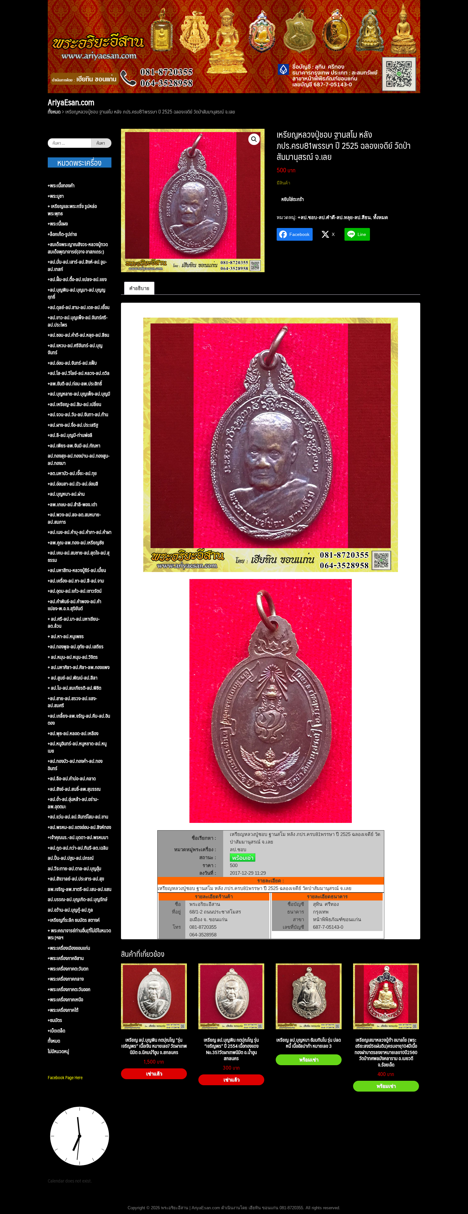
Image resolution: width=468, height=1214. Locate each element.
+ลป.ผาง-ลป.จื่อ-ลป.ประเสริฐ (73, 425)
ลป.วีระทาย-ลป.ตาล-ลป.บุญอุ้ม (74, 868)
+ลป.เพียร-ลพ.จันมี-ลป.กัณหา (74, 445)
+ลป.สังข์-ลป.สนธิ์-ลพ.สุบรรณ (74, 789)
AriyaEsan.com (71, 102)
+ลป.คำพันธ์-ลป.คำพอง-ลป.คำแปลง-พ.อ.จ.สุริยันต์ (74, 605)
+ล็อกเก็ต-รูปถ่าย (62, 234)
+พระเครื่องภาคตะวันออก (69, 989)
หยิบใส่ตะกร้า (292, 199)
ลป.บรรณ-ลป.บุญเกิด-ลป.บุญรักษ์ (77, 899)
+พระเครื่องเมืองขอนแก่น (69, 948)
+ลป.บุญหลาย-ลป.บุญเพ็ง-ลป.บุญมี (79, 393)
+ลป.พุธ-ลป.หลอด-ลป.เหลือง (73, 733)
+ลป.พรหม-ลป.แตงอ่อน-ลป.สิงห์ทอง (79, 827)
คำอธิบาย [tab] (139, 288)
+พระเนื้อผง (58, 223)
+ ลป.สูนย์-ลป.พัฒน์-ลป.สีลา (72, 677)
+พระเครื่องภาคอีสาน (66, 958)
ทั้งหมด (54, 111)
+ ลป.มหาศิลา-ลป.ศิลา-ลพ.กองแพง (79, 667)
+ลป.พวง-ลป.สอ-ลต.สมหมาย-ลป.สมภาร (74, 518)
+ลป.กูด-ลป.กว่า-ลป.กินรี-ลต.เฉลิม (78, 848)
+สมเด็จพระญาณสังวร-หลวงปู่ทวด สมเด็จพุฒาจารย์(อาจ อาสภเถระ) (78, 248)
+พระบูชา (56, 196)
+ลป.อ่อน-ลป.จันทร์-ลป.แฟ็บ (72, 363)
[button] (254, 139)
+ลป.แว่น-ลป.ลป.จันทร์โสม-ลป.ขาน (78, 816)
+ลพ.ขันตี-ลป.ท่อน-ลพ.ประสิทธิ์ (75, 383)
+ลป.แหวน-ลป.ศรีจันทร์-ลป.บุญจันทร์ (75, 349)
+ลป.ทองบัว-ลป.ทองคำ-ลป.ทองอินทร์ (75, 764)
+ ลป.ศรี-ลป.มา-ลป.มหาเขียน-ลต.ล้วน (74, 622)
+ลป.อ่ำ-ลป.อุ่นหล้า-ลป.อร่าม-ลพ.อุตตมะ (73, 803)
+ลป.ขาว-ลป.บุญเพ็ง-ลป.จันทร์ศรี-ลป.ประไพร (78, 321)
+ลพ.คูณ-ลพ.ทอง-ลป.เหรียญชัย (76, 542)
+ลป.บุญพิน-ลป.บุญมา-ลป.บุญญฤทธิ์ (76, 293)
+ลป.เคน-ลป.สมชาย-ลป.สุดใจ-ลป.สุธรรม (79, 556)
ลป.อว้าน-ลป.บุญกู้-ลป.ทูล (70, 910)
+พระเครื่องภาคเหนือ (65, 999)
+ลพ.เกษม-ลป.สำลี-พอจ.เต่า (72, 504)
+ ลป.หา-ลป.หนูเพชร (66, 636)
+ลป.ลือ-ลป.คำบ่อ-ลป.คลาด (72, 778)
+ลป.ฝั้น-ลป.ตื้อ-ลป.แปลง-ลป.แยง (77, 279)
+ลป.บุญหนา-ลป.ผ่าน (66, 494)
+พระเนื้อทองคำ (61, 185)
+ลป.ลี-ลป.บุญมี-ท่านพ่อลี (70, 435)
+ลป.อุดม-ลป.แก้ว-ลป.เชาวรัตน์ (75, 591)
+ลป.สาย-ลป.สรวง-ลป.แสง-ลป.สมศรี (72, 702)
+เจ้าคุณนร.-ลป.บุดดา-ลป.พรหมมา (78, 837)
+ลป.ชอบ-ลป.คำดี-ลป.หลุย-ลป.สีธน (334, 217)
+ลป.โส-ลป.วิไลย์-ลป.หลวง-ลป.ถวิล (79, 373)
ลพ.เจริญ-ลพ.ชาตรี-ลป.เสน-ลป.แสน (79, 889)
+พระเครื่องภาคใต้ (63, 1010)
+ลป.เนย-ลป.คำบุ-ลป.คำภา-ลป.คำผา (79, 532)
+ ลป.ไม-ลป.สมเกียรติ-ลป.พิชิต (74, 688)
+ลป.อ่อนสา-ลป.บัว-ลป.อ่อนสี (73, 483)
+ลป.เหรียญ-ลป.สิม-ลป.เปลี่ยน (74, 404)
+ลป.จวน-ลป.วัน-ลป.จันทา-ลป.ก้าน (78, 414)
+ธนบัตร (55, 1020)
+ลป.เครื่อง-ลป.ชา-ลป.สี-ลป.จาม (76, 580)
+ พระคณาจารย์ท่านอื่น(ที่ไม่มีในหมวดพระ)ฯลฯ (79, 934)
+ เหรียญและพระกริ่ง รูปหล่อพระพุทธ (72, 210)
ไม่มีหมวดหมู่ (58, 1051)
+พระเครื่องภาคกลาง (66, 979)
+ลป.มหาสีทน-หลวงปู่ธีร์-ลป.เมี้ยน (77, 570)
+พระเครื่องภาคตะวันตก (68, 968)
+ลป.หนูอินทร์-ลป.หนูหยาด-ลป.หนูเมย (77, 747)
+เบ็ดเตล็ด (56, 1030)
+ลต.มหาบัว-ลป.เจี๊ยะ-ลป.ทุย (72, 473)
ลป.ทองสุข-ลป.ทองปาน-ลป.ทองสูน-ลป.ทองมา (79, 459)
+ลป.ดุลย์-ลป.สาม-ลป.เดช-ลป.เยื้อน (79, 307)
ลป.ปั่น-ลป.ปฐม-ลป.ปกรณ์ (71, 858)
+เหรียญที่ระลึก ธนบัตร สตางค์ (74, 920)
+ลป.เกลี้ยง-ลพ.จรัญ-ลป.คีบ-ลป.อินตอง (79, 719)
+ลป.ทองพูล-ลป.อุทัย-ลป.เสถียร (75, 646)
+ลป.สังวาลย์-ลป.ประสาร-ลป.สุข (76, 878)
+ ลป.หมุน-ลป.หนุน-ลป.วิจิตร (73, 657)
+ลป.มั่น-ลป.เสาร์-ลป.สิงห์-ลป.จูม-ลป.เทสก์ (77, 265)
